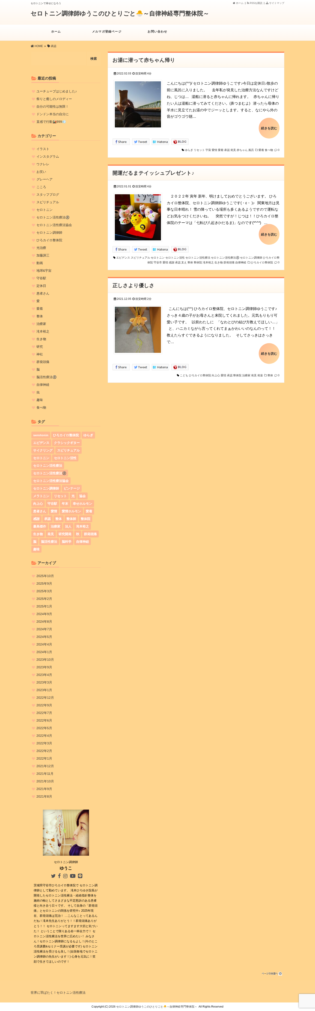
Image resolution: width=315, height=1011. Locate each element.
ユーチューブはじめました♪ (56, 91)
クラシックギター (67, 443)
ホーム (239, 3)
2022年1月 (44, 758)
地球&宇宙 (43, 270)
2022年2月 (44, 751)
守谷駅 (41, 278)
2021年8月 (44, 796)
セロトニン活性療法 (197, 257)
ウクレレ (42, 164)
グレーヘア (44, 179)
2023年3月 (44, 682)
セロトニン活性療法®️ (225, 257)
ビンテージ (72, 488)
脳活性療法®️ (46, 377)
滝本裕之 (208, 262)
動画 (39, 263)
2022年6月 (44, 720)
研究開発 (65, 534)
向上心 (216, 375)
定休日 (41, 286)
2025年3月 (44, 591)
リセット (199, 150)
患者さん (42, 293)
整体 (190, 262)
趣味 (39, 400)
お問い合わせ (157, 31)
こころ (41, 187)
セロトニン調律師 (251, 257)
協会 (82, 496)
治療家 (246, 375)
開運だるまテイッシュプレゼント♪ (153, 173)
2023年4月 (44, 675)
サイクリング (43, 450)
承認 (227, 150)
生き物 (218, 262)
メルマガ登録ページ (107, 31)
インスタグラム (47, 156)
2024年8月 (44, 621)
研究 (39, 346)
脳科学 (66, 541)
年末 (65, 503)
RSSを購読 (256, 3)
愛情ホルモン (71, 511)
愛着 (220, 150)
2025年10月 (45, 576)
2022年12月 (45, 697)
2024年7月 (44, 629)
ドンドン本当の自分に (52, 114)
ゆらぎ (189, 150)
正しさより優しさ (134, 285)
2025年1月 (44, 606)
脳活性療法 (49, 541)
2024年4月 (44, 644)
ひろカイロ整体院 (262, 262)
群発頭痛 (229, 262)
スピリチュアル (140, 257)
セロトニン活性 (175, 257)
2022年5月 (44, 728)
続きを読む (269, 128)
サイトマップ (276, 3)
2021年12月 (45, 766)
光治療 (41, 248)
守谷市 (158, 262)
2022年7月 (44, 713)
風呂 (251, 150)
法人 (68, 526)
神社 (39, 354)
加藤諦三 (42, 255)
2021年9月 (44, 789)
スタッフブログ (47, 194)
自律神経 (240, 262)
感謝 (171, 262)
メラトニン (41, 496)
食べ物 (269, 150)
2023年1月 (44, 690)
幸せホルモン (82, 503)
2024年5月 (44, 637)
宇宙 (208, 150)
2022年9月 (44, 705)
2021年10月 (45, 781)
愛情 (214, 150)
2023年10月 (45, 659)
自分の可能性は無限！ (52, 106)
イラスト (42, 149)
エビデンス (123, 257)
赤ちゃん (242, 150)
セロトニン (158, 257)
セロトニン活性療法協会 (54, 225)
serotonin (40, 435)
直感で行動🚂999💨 (51, 122)
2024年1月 (44, 652)
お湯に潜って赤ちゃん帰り (144, 60)
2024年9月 (44, 614)
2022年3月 (44, 743)
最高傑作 (39, 526)
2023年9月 (44, 667)
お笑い (41, 172)
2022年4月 (44, 735)
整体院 (198, 262)
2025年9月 (44, 583)
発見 (233, 150)
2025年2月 (44, 599)
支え (184, 262)
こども (184, 375)
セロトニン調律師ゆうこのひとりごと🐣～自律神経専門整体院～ (120, 13)
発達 (260, 375)
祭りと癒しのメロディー (54, 99)
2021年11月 (44, 773)
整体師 (71, 519)
